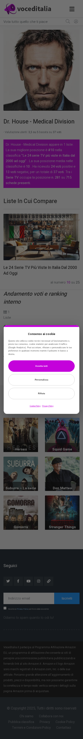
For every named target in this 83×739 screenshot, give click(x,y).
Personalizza (41, 380)
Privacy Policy (47, 406)
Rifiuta (41, 393)
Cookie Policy (35, 406)
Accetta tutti (41, 366)
